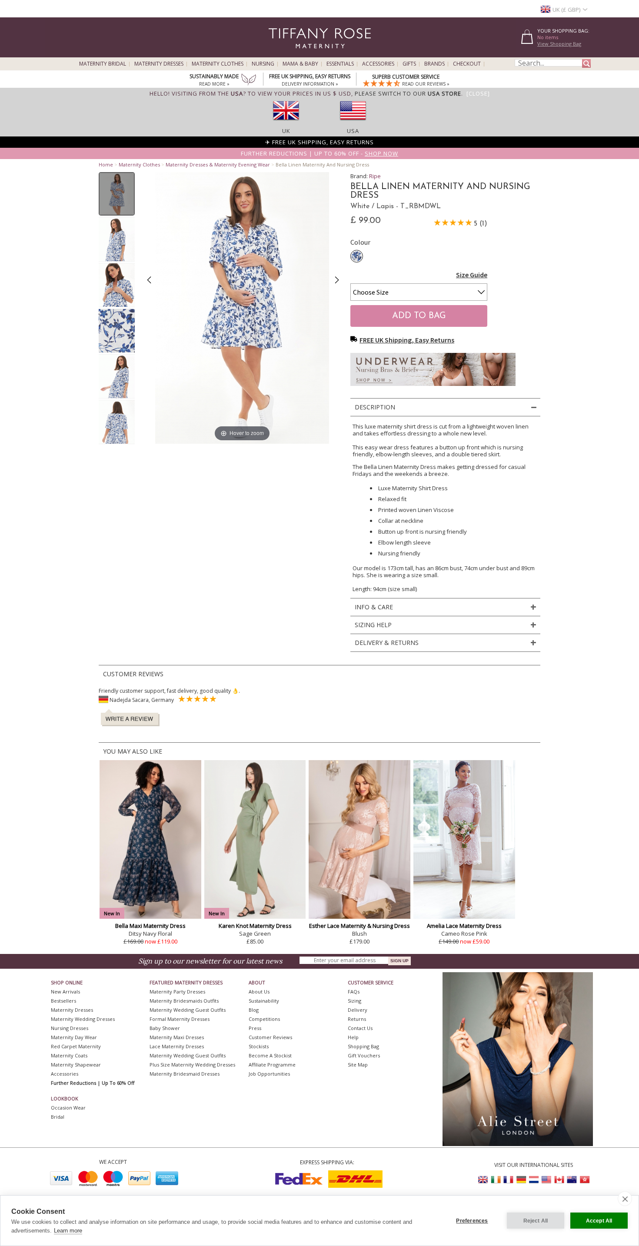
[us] (353, 123)
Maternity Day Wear (74, 1037)
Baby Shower (165, 1028)
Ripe (375, 176)
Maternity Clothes (217, 63)
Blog (254, 1010)
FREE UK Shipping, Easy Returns (406, 340)
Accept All (599, 1221)
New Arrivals (65, 991)
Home (106, 164)
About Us (259, 991)
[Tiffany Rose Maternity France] (509, 1179)
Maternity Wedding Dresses (83, 1019)
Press (255, 1028)
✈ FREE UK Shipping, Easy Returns (319, 142)
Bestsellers (63, 1000)
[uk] (286, 123)
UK (286, 131)
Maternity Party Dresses (177, 991)
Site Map (358, 1064)
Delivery (357, 1010)
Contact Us (360, 1028)
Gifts (409, 63)
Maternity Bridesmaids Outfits (184, 1000)
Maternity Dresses (158, 63)
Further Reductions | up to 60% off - (319, 153)
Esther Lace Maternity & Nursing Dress (359, 926)
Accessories (378, 63)
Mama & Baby (300, 63)
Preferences (472, 1221)
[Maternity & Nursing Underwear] (433, 388)
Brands (434, 63)
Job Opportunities (269, 1073)
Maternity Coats (69, 1055)
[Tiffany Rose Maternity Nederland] (534, 1179)
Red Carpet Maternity (76, 1046)
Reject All (535, 1221)
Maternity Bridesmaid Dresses (185, 1073)
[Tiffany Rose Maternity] (280, 53)
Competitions (264, 1019)
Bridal (57, 1116)
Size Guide (471, 274)
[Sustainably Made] (248, 80)
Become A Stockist (270, 1055)
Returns (357, 1019)
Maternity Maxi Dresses (177, 1037)
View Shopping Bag (559, 43)
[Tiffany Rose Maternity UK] (483, 1179)
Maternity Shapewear (76, 1064)
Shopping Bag (363, 1046)
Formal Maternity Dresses (180, 1019)
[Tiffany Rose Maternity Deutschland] (521, 1179)
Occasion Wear (68, 1107)
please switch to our (408, 93)
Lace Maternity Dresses (177, 1046)
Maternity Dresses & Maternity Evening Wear (218, 164)
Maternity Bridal (102, 63)
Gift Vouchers (364, 1055)
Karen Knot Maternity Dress (255, 926)
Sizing (354, 1000)
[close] (625, 1198)
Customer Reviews (270, 1037)
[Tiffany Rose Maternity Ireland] (496, 1179)
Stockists (259, 1046)
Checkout (467, 63)
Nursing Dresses (69, 1028)
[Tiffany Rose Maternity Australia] (572, 1179)
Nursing (263, 63)
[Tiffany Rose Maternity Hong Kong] (584, 1179)
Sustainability (264, 1000)
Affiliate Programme (272, 1064)
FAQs (353, 991)
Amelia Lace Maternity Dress (464, 926)
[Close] (478, 93)
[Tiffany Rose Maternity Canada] (559, 1179)
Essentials (340, 63)
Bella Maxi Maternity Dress (150, 926)
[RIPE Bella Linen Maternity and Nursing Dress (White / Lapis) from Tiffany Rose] (117, 194)
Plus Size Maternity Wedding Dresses (192, 1064)
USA (353, 131)
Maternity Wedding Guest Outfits (188, 1010)
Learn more (68, 1230)
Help (353, 1037)
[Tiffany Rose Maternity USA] (546, 1179)
